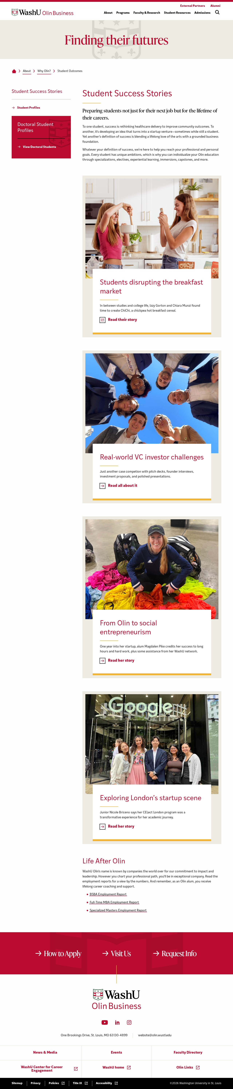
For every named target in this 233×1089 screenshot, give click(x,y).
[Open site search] (217, 12)
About (27, 71)
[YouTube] (105, 1023)
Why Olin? (44, 71)
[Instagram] (129, 1023)
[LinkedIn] (117, 1023)
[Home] (14, 71)
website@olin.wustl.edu (154, 1035)
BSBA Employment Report (108, 894)
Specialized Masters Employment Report (118, 910)
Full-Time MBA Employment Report (114, 902)
